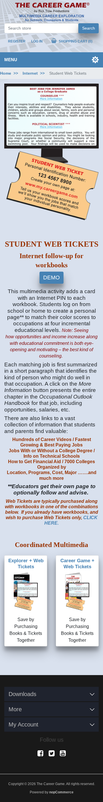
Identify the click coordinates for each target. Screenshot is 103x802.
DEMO (51, 278)
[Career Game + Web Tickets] (77, 591)
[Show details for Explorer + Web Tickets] (26, 591)
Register (16, 41)
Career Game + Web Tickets (77, 563)
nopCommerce (61, 792)
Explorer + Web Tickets (25, 563)
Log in (37, 41)
